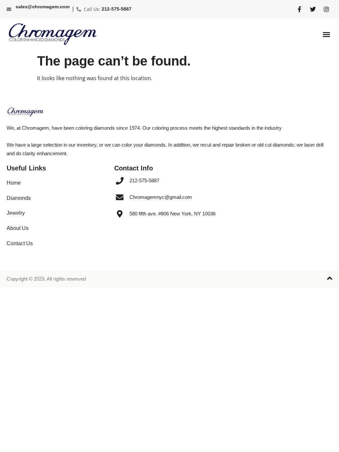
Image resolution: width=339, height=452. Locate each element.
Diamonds (19, 198)
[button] (326, 34)
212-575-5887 (116, 9)
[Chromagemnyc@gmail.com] (119, 197)
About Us (17, 228)
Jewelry (16, 213)
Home (14, 183)
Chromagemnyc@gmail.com (160, 197)
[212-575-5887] (119, 180)
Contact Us (20, 243)
